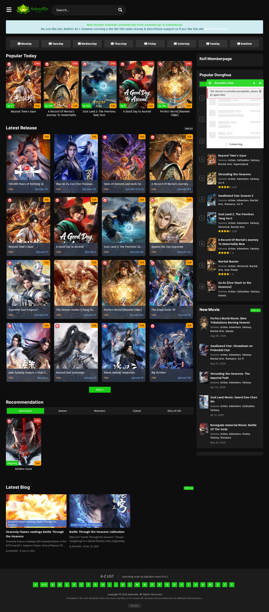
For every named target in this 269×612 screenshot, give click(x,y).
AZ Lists (134, 606)
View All (189, 129)
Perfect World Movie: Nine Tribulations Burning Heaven (230, 320)
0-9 (44, 584)
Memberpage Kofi (216, 29)
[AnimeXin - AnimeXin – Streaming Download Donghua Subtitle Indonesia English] (32, 11)
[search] (120, 10)
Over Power (231, 269)
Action (232, 160)
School (137, 410)
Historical (223, 226)
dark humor (25, 410)
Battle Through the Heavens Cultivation (96, 532)
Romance (229, 204)
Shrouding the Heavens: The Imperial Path (230, 376)
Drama (246, 433)
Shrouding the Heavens (234, 174)
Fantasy (254, 160)
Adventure (243, 178)
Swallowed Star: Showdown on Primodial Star (231, 348)
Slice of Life (174, 410)
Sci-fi (221, 182)
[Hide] (260, 83)
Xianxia (222, 295)
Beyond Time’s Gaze (232, 155)
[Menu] (210, 83)
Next (99, 389)
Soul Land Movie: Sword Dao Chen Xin (233, 399)
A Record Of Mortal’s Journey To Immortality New (238, 242)
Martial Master (228, 261)
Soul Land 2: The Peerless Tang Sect (236, 216)
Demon (62, 410)
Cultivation (243, 160)
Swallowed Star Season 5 (235, 196)
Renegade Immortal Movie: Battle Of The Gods (233, 427)
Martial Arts (225, 164)
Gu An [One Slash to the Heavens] (234, 285)
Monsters (99, 410)
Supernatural (240, 164)
